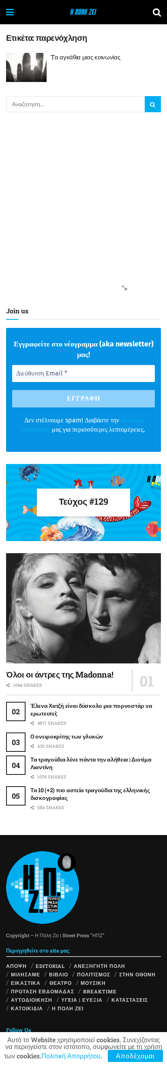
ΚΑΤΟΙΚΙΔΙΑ (27, 1008)
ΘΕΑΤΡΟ (60, 983)
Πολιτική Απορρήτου (71, 1055)
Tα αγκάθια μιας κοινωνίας (85, 57)
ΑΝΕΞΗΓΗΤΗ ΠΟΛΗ (99, 966)
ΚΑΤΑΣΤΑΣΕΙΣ (129, 1000)
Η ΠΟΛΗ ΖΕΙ (68, 1008)
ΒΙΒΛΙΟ (58, 974)
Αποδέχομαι (135, 1055)
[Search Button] (157, 12)
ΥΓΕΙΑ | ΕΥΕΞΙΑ (82, 1000)
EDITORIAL (50, 966)
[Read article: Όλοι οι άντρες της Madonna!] (83, 608)
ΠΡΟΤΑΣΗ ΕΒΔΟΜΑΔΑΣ (42, 991)
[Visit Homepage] (83, 12)
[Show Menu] (10, 12)
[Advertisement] (83, 207)
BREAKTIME (100, 991)
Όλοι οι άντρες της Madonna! (59, 674)
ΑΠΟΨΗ (16, 966)
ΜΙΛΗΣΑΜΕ (25, 974)
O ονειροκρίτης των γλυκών (66, 736)
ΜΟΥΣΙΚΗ (93, 983)
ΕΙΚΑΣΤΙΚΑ (26, 983)
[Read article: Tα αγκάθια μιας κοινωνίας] (26, 67)
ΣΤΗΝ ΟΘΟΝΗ (137, 974)
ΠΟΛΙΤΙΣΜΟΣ (93, 974)
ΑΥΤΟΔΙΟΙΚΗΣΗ (31, 1000)
